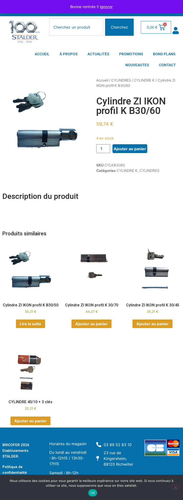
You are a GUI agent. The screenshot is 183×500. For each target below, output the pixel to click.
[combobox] (76, 27)
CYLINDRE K (144, 80)
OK (93, 493)
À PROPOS (68, 54)
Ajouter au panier (130, 148)
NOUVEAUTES (137, 65)
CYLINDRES (121, 80)
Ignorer (106, 6)
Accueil (102, 80)
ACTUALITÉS (98, 54)
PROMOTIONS (131, 54)
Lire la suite (30, 323)
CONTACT (167, 65)
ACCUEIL (42, 54)
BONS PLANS (164, 54)
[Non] (175, 487)
